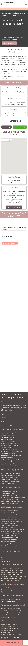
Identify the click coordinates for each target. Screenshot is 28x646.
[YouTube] (18, 638)
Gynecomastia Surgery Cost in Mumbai (12, 570)
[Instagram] (5, 638)
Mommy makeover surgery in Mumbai (12, 501)
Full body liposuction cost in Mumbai (11, 572)
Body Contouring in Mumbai (9, 491)
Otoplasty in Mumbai (7, 457)
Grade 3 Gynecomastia (7, 483)
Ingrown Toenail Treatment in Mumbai (12, 615)
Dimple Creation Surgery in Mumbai (11, 455)
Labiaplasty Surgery (7, 588)
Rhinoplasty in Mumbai (7, 435)
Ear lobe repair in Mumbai (8, 462)
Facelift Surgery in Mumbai (9, 449)
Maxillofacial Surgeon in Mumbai (10, 599)
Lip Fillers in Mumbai (7, 447)
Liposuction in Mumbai (7, 493)
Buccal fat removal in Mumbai (9, 445)
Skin (2, 559)
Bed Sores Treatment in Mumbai (10, 613)
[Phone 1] (11, 638)
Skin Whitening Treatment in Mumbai (11, 533)
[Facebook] (2, 638)
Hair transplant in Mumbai (8, 541)
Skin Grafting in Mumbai (8, 523)
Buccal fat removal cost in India (10, 574)
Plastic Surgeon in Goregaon (9, 628)
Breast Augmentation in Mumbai (10, 475)
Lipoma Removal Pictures (8, 517)
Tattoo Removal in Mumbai (9, 546)
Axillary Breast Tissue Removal (10, 477)
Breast (3, 557)
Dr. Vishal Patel (5, 632)
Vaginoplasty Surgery (7, 592)
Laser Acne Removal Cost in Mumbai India (13, 576)
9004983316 (4, 418)
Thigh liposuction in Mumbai (9, 495)
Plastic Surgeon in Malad (8, 630)
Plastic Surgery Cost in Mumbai (10, 568)
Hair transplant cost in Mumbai (10, 580)
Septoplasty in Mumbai (7, 437)
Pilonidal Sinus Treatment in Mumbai (11, 611)
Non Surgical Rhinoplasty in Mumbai (11, 451)
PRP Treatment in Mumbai (8, 535)
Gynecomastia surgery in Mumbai (10, 481)
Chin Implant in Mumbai (8, 453)
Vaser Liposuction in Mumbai (9, 503)
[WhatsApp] (15, 638)
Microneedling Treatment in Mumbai (11, 531)
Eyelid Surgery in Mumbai (8, 441)
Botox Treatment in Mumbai (9, 466)
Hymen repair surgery (7, 590)
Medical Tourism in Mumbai (9, 624)
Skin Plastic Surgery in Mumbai (10, 511)
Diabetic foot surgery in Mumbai (10, 548)
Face (2, 555)
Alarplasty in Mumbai (7, 439)
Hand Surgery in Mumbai (8, 617)
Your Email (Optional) (7, 236)
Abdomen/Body (5, 561)
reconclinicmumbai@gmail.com (8, 425)
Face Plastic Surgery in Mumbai (10, 433)
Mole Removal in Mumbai (8, 527)
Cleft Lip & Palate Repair (8, 601)
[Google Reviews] (8, 638)
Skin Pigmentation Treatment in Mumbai (12, 529)
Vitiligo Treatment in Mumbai (9, 525)
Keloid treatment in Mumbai (9, 539)
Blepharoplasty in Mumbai (8, 443)
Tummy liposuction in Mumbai (9, 499)
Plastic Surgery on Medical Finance (11, 634)
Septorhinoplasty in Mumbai (9, 464)
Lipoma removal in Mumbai (9, 515)
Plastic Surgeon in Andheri (8, 626)
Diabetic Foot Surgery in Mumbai (10, 609)
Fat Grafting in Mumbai (7, 544)
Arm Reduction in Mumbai (8, 497)
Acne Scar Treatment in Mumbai (10, 519)
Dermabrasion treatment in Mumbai (11, 521)
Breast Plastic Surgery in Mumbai (10, 473)
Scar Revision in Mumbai (8, 513)
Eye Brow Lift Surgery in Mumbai (10, 460)
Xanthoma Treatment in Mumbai (10, 537)
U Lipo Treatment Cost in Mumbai (11, 578)
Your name (4, 220)
